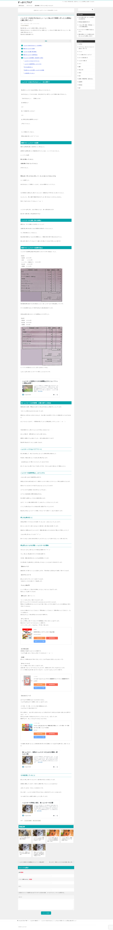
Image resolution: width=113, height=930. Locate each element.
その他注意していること (29, 73)
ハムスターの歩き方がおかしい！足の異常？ (32, 45)
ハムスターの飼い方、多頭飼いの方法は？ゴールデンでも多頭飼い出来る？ (67, 839)
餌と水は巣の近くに (28, 67)
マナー (80, 63)
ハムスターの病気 (28, 820)
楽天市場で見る (52, 684)
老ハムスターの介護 (36, 820)
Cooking (80, 43)
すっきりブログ (25, 2)
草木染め (80, 84)
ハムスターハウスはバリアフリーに (31, 60)
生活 (79, 75)
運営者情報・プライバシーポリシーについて (44, 5)
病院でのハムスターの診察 (29, 48)
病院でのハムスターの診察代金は (30, 54)
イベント (80, 51)
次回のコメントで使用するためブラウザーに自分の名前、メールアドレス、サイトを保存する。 (42, 892)
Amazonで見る (39, 684)
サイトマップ (29, 5)
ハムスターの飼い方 (24, 25)
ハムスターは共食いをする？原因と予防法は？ (25, 838)
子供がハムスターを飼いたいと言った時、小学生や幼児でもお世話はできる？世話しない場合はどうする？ (39, 854)
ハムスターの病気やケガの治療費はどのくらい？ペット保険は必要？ (31, 862)
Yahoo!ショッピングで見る (40, 641)
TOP (23, 920)
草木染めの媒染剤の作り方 (84, 21)
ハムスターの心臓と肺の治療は (30, 51)
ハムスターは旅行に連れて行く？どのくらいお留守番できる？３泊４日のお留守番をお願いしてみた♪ (53, 839)
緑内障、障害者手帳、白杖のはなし (86, 78)
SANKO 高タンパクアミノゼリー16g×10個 (44, 632)
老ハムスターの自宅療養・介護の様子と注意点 (33, 57)
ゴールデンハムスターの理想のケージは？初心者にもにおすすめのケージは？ (39, 839)
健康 (79, 66)
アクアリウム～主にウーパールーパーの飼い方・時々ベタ (86, 47)
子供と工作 (81, 69)
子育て (80, 72)
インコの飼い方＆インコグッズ (85, 54)
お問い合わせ (21, 5)
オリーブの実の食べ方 (83, 57)
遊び (79, 87)
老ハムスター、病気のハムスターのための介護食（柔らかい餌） (25, 853)
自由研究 (80, 81)
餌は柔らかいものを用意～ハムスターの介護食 (34, 70)
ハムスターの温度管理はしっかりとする (32, 63)
